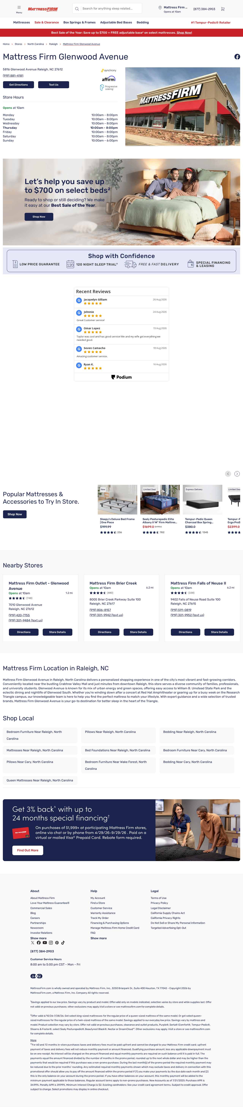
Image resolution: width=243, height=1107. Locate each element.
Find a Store (98, 903)
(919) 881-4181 (13, 75)
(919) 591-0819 (181, 610)
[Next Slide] (237, 474)
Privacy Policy (159, 903)
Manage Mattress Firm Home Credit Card (115, 928)
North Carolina (36, 44)
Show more (38, 938)
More (33, 1040)
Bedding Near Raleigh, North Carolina (189, 732)
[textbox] (111, 8)
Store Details (57, 632)
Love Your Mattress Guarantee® (49, 903)
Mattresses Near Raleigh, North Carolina (35, 750)
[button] (21, 22)
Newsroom (36, 928)
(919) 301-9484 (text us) (26, 620)
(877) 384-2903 (42, 951)
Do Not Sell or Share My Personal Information (178, 923)
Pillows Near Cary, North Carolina (30, 762)
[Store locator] (160, 7)
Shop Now (15, 514)
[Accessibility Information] (36, 976)
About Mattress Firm (42, 898)
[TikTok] (63, 942)
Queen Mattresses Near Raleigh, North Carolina (40, 780)
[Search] (77, 8)
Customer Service (101, 908)
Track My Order (100, 918)
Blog (33, 913)
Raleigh (53, 44)
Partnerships (38, 923)
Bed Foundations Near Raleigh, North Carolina (117, 750)
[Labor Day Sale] (121, 244)
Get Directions (18, 84)
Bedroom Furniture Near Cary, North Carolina (195, 750)
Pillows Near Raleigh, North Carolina (110, 732)
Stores (18, 44)
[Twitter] (32, 942)
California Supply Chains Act (168, 913)
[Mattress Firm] (43, 9)
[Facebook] (38, 942)
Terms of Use (158, 898)
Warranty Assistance (103, 913)
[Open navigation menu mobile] (19, 7)
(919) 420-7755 (19, 615)
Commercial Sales (41, 908)
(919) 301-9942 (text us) (106, 615)
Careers (35, 918)
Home (6, 44)
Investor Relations (41, 932)
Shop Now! (184, 32)
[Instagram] (51, 942)
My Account (98, 898)
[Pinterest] (57, 942)
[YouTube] (45, 942)
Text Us (53, 84)
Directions (23, 632)
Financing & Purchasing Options (110, 923)
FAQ (93, 932)
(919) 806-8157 (100, 610)
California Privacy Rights (165, 918)
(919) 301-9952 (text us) (187, 615)
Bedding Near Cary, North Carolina (187, 762)
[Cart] (224, 9)
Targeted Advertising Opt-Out (168, 928)
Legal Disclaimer (161, 908)
